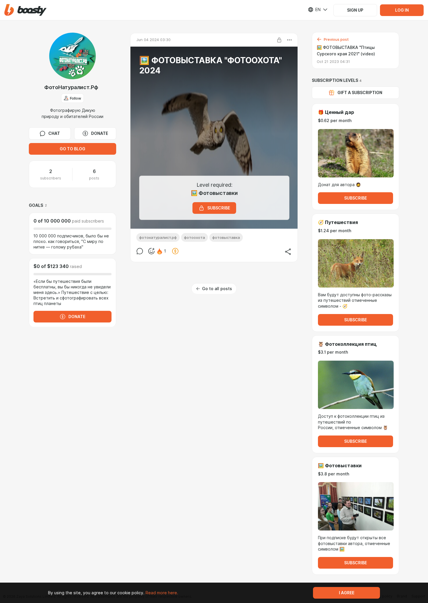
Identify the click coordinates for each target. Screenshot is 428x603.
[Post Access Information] (279, 40)
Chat (54, 133)
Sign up (355, 10)
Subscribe (355, 198)
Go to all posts (217, 288)
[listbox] (314, 10)
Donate (99, 133)
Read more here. (162, 592)
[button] (25, 10)
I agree (346, 592)
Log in (402, 10)
